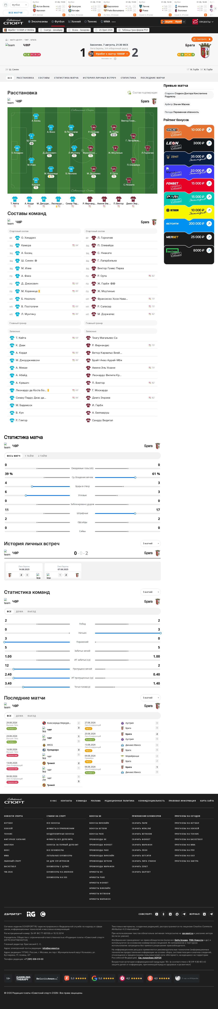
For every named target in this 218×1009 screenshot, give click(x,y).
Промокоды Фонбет (100, 845)
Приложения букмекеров (146, 816)
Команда (81, 801)
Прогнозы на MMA (185, 845)
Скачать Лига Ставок (144, 861)
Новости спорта (13, 816)
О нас (53, 801)
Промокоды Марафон (101, 866)
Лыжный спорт (12, 861)
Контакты (66, 801)
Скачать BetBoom (142, 834)
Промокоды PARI (99, 850)
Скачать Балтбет (141, 872)
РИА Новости (196, 940)
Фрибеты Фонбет (99, 883)
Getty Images (181, 940)
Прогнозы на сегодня (187, 816)
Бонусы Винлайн (99, 823)
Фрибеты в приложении (60, 828)
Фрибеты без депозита (60, 839)
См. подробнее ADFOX (149, 957)
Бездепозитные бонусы (60, 834)
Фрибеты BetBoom (99, 893)
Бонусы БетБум (98, 828)
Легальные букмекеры (59, 855)
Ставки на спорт (56, 816)
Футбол (8, 823)
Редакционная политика (119, 801)
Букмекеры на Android (60, 872)
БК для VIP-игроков (58, 861)
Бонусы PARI (96, 834)
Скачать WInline (141, 828)
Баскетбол (10, 866)
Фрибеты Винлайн (100, 888)
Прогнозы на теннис (187, 834)
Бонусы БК (95, 816)
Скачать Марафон (142, 845)
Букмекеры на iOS (57, 877)
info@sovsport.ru (51, 948)
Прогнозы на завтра (187, 861)
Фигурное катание (15, 839)
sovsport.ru (187, 933)
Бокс (7, 850)
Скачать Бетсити (141, 855)
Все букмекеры (55, 850)
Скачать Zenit (140, 866)
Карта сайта (207, 801)
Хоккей (8, 828)
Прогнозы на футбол (187, 823)
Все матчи (16, 12)
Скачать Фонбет (141, 839)
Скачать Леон (139, 850)
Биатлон (9, 845)
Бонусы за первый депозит (63, 845)
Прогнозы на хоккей (187, 828)
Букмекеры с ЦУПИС (58, 866)
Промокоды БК (97, 839)
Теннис (8, 834)
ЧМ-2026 (8, 872)
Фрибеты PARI (97, 877)
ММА (6, 855)
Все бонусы (53, 823)
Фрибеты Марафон (100, 899)
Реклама (96, 801)
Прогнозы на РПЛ (185, 850)
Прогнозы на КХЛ (185, 855)
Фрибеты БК (96, 872)
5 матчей (148, 543)
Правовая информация (182, 801)
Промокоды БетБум (100, 861)
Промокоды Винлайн (101, 855)
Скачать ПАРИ (139, 823)
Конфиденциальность (151, 801)
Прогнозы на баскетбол (189, 839)
